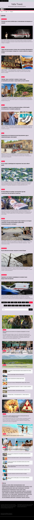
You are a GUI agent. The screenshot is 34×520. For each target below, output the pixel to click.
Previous (4, 302)
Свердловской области (22, 494)
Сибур (9, 495)
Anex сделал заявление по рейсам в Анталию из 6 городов (17, 473)
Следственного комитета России (17, 495)
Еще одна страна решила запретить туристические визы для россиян (19, 457)
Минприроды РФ (13, 489)
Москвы (24, 489)
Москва (17, 489)
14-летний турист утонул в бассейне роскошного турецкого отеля (18, 469)
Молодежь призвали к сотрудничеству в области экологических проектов (15, 352)
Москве (20, 489)
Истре (31, 486)
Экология (3, 161)
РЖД (8, 494)
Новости (3, 47)
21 (9, 305)
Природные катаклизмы (19, 492)
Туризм (3, 133)
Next (28, 305)
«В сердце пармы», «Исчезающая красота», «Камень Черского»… (18, 394)
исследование (18, 497)
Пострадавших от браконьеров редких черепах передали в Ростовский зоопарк (19, 371)
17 (23, 302)
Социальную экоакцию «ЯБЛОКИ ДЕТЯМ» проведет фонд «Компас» (19, 382)
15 (15, 302)
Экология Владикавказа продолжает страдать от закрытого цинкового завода (19, 387)
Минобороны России (6, 489)
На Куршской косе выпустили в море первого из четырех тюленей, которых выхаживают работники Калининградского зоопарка (16, 222)
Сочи (24, 495)
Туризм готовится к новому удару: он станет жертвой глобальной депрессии (18, 478)
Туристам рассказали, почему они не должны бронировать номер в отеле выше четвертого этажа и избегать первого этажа (17, 51)
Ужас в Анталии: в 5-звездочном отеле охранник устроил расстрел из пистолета (19, 454)
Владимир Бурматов (5, 486)
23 (16, 305)
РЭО (10, 494)
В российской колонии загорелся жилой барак (13, 250)
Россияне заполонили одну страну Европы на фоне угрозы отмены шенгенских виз (18, 462)
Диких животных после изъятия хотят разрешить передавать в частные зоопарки (16, 332)
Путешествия (4, 494)
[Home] (2, 9)
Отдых (3, 492)
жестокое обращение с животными (8, 497)
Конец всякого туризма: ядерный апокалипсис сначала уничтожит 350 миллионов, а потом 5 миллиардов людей (16, 416)
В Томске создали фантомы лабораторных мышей (16, 378)
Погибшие (6, 492)
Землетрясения (19, 486)
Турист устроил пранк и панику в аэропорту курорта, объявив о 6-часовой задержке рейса (18, 466)
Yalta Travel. (17, 4)
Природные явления (27, 492)
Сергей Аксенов (5, 495)
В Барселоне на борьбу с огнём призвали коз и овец (16, 390)
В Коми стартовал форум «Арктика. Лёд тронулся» (16, 374)
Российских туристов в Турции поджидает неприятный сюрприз (13, 435)
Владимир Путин (13, 486)
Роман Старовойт (14, 494)
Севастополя (29, 494)
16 (19, 302)
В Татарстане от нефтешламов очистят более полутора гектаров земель (15, 366)
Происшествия (4, 19)
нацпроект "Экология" (25, 497)
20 (5, 305)
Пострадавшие (11, 492)
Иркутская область (25, 486)
